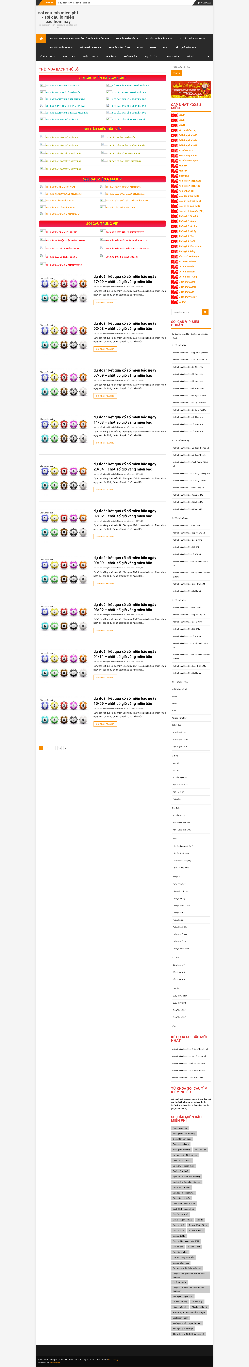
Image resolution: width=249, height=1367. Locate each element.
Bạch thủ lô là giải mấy (183, 1165)
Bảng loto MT (179, 965)
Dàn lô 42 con (194, 1246)
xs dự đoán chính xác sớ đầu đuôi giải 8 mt (190, 563)
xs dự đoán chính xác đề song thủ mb (189, 410)
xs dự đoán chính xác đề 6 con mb (188, 374)
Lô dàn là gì (197, 1301)
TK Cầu (110, 56)
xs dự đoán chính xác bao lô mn (187, 607)
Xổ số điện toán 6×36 (182, 830)
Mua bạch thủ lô (199, 1307)
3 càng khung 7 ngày (182, 1138)
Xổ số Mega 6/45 (180, 777)
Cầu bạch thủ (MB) (189, 196)
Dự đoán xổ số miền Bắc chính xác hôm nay (188, 1289)
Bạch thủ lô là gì (180, 1171)
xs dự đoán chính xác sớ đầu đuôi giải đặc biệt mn (191, 657)
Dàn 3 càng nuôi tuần (182, 1219)
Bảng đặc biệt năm (181, 1187)
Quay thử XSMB (187, 281)
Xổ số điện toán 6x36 (190, 180)
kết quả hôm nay (188, 130)
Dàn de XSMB (179, 1235)
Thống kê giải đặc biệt (183, 1328)
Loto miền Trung (188, 276)
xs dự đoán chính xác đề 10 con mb (188, 388)
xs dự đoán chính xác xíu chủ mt (187, 591)
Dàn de (200, 1219)
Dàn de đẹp (178, 1246)
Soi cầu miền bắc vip (157, 38)
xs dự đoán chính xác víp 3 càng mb (188, 488)
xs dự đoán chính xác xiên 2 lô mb (188, 495)
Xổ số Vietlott (178, 792)
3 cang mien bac (180, 1128)
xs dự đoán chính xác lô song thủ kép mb (191, 473)
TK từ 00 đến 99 (187, 261)
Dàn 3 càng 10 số (180, 1214)
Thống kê (129, 56)
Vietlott (68, 56)
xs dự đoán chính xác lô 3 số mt (187, 554)
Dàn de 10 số (178, 1225)
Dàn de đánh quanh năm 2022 (186, 1241)
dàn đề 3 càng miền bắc (183, 1257)
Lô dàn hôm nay (180, 1301)
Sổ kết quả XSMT (188, 145)
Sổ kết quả (45, 56)
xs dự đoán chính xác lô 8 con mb (188, 431)
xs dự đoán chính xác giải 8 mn (186, 629)
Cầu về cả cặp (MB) (189, 206)
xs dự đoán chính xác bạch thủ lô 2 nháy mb (191, 464)
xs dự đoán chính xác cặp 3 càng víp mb (190, 353)
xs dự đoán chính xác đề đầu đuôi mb (189, 403)
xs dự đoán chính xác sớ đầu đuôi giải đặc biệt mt (191, 575)
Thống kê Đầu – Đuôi (190, 246)
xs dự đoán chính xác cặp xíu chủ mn (189, 615)
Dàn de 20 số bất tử (198, 1225)
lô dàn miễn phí (180, 1307)
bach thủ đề (200, 1149)
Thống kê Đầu (186, 236)
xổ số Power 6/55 (188, 160)
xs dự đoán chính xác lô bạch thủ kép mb (191, 448)
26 (60, 748)
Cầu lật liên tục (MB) (190, 201)
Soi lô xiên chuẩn (180, 1317)
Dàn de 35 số (178, 1230)
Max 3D (183, 165)
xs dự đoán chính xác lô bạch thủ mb (189, 455)
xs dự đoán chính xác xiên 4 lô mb (188, 509)
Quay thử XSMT (187, 291)
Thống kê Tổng (187, 251)
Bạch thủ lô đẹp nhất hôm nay (187, 1182)
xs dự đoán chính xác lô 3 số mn (187, 636)
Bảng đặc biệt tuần (181, 1198)
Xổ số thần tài (186, 191)
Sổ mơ (190, 56)
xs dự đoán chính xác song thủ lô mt (189, 584)
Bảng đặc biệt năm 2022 (184, 1192)
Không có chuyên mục (183, 1296)
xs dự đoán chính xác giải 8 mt (186, 547)
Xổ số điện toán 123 (189, 185)
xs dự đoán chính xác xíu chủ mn (187, 673)
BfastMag (113, 1359)
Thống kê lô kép (188, 231)
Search (176, 72)
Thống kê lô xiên (188, 226)
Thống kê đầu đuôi (189, 216)
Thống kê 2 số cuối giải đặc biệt (187, 1323)
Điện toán (89, 56)
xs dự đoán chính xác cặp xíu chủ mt (189, 533)
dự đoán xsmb (179, 1282)
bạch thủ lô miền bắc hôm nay (186, 1176)
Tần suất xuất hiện (189, 256)
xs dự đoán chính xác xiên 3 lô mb (188, 502)
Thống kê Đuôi (187, 241)
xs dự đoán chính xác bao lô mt (187, 526)
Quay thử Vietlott (188, 297)
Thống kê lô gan (188, 221)
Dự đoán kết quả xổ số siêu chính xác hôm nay (190, 1275)
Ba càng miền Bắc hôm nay (185, 1155)
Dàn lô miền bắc (180, 1252)
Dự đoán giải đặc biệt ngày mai (187, 1268)
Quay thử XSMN (187, 286)
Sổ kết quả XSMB (188, 135)
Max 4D (183, 170)
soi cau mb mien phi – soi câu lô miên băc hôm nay (79, 38)
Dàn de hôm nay (196, 1230)
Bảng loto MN (179, 972)
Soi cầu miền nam (60, 47)
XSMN (153, 47)
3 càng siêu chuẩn (181, 1144)
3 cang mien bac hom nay (184, 1133)
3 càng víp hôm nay (181, 1149)
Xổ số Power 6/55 (180, 785)
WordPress (55, 1362)
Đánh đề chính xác (91, 47)
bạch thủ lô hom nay (182, 1160)
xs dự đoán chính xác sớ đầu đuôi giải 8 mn (190, 645)
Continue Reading (105, 302)
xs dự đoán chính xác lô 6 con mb (188, 424)
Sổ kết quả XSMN (188, 140)
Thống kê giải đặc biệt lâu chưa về (188, 1334)
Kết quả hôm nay (186, 47)
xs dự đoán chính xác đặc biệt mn (187, 622)
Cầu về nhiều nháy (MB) (191, 211)
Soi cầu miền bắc (126, 38)
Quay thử (171, 56)
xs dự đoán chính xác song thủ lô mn (189, 666)
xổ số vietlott (186, 150)
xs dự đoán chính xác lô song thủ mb (189, 480)
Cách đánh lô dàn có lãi (183, 1208)
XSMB (140, 47)
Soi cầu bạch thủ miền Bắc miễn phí (189, 1312)
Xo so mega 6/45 (188, 155)
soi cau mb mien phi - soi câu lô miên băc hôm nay (58, 17)
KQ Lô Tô (150, 56)
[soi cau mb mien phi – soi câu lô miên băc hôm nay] (41, 38)
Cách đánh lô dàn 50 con (184, 1203)
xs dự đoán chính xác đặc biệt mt (187, 540)
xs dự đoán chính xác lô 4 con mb (188, 417)
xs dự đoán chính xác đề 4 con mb (188, 367)
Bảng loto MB (179, 979)
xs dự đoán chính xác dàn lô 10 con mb (74, 3)
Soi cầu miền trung (191, 38)
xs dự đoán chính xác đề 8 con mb (188, 381)
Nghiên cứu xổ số (119, 47)
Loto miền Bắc (186, 266)
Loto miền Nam (187, 271)
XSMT (166, 47)
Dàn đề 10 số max (181, 1262)
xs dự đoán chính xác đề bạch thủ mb (189, 395)
